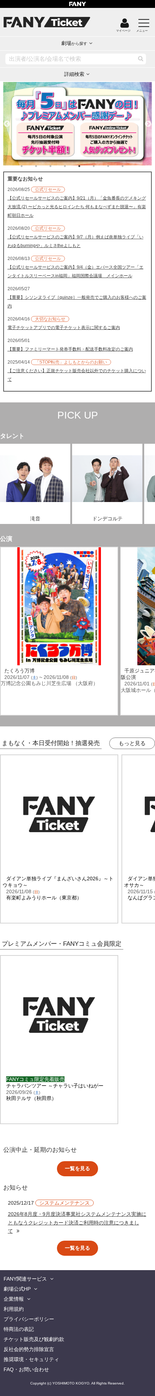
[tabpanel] (77, 123)
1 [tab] (29, 166)
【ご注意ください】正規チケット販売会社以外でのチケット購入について (77, 375)
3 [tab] (57, 166)
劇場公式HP (17, 1289)
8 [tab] (130, 166)
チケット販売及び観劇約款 (34, 1339)
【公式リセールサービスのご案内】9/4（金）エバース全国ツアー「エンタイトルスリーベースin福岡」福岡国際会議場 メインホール (75, 271)
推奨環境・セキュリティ (31, 1359)
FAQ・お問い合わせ (26, 1369)
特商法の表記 (19, 1329)
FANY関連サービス (25, 1279)
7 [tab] (115, 166)
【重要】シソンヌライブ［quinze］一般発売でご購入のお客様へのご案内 (77, 302)
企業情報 (14, 1299)
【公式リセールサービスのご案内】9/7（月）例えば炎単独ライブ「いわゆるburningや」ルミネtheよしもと (75, 241)
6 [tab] (101, 166)
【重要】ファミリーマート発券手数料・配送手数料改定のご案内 (70, 349)
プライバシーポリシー (29, 1319)
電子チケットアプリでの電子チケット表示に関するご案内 (64, 327)
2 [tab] (43, 166)
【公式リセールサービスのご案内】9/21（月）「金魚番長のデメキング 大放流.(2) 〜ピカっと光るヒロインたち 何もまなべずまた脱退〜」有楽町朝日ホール (77, 207)
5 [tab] (86, 166)
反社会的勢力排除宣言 (29, 1349)
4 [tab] (72, 166)
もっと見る (132, 743)
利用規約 (14, 1309)
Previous (6, 120)
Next (148, 120)
